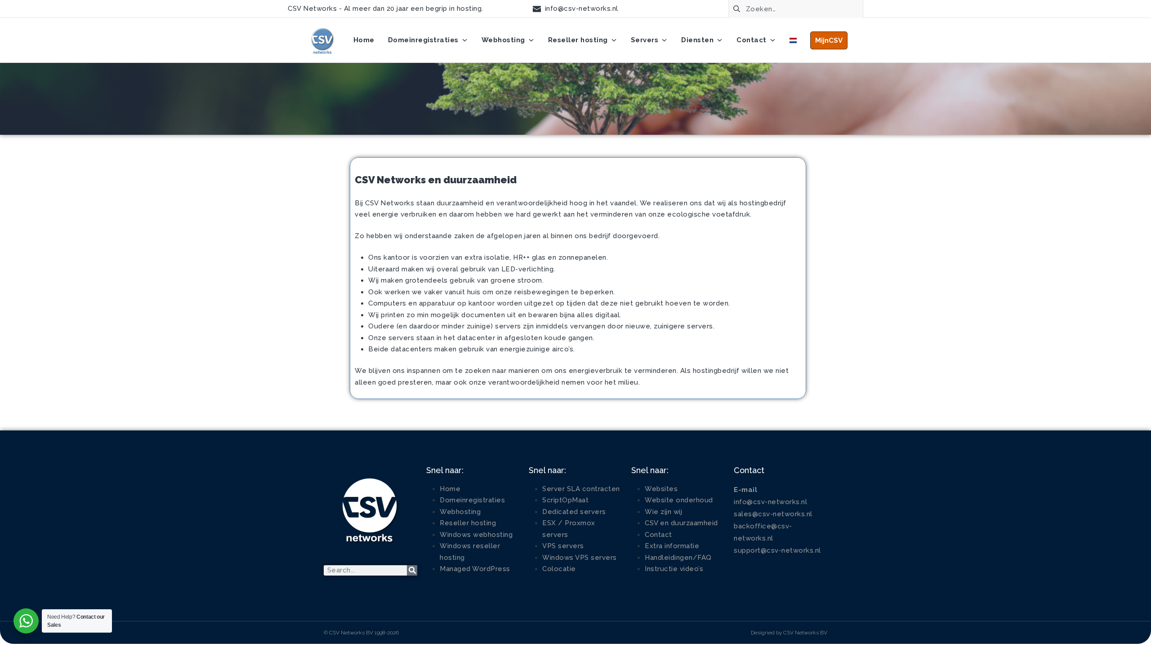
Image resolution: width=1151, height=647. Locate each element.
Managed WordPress (475, 569)
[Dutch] (793, 40)
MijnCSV (829, 40)
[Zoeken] (412, 570)
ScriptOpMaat (565, 500)
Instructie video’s (674, 569)
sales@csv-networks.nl (773, 514)
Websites (661, 489)
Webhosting (460, 512)
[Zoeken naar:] (795, 8)
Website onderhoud (679, 500)
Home (450, 489)
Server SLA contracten (581, 489)
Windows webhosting (476, 535)
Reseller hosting (468, 523)
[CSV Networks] (322, 40)
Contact (658, 535)
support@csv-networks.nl (777, 550)
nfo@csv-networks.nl (771, 502)
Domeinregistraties (472, 500)
